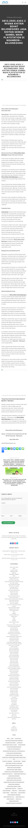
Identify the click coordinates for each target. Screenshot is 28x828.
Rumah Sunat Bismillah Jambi (14, 778)
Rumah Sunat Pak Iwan (14, 669)
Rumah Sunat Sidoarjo (10, 788)
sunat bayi (14, 790)
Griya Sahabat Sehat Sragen (14, 584)
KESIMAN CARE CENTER (11, 742)
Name (2, 515)
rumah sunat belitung (14, 652)
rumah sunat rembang (14, 677)
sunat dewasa (22, 790)
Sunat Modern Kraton (14, 707)
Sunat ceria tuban (14, 698)
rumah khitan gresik (14, 635)
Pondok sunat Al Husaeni (14, 622)
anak (12, 738)
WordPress (14, 718)
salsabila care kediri (14, 691)
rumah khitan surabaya (14, 640)
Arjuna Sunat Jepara (14, 567)
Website (20, 515)
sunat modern (21, 792)
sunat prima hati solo (9, 796)
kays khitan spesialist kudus (14, 590)
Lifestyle (14, 606)
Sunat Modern (14, 704)
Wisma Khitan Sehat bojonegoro (14, 803)
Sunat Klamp (14, 703)
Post (14, 623)
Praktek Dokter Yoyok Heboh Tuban (14, 624)
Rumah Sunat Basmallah (14, 650)
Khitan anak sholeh (14, 593)
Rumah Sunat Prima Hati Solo (14, 675)
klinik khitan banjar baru (14, 600)
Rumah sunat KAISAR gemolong (14, 780)
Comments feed (14, 729)
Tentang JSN (14, 815)
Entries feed (14, 727)
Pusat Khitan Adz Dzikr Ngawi (14, 626)
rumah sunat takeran (14, 688)
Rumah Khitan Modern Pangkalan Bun (14, 636)
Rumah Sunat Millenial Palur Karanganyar (14, 782)
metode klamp (17, 761)
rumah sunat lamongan (14, 665)
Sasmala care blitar (14, 692)
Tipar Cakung (14, 716)
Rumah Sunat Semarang (14, 679)
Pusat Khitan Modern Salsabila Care (14, 765)
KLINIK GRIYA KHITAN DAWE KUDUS (14, 753)
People (14, 619)
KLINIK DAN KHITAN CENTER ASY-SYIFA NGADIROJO (14, 751)
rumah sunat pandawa (14, 671)
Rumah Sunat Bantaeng (14, 649)
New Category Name (14, 610)
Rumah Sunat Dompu (14, 658)
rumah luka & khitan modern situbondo (14, 643)
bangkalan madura (14, 571)
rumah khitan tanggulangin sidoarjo (14, 642)
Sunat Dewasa (14, 700)
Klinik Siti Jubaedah (14, 603)
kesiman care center (14, 591)
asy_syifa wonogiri (14, 570)
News (14, 611)
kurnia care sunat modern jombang (14, 604)
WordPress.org (14, 730)
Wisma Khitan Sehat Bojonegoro (14, 717)
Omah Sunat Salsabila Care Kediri (14, 763)
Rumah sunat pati (14, 672)
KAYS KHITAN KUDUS (14, 588)
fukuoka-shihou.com (14, 578)
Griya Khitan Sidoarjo (14, 583)
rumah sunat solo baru (14, 685)
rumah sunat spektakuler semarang (14, 687)
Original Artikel (14, 616)
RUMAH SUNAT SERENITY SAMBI (14, 786)
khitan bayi (19, 742)
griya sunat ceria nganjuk (14, 585)
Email (11, 515)
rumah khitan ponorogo (14, 637)
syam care (14, 714)
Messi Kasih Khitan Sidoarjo (14, 607)
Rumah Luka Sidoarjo (7, 773)
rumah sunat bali (14, 646)
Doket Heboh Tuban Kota (14, 577)
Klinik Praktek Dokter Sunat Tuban (14, 755)
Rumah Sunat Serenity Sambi (14, 681)
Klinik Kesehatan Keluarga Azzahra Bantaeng (14, 598)
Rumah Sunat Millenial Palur (14, 666)
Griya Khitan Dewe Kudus (14, 580)
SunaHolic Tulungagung (14, 695)
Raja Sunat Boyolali (14, 629)
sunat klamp (14, 792)
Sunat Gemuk (14, 701)
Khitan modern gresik (14, 597)
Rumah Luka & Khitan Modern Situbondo (14, 771)
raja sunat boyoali (14, 627)
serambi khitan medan (14, 694)
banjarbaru (14, 572)
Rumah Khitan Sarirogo (14, 639)
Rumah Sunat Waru (14, 690)
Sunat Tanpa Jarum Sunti (14, 713)
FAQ (14, 813)
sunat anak (14, 697)
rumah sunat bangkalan (14, 648)
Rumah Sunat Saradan (14, 678)
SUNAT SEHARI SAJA (20, 796)
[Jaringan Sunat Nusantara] (5, 2)
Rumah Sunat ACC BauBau (14, 645)
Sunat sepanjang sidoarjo (14, 708)
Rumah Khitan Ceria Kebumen (14, 767)
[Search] (22, 2)
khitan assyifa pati (14, 594)
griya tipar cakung (14, 587)
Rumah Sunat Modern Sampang (14, 668)
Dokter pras (18, 738)
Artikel (14, 568)
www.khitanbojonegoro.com (8, 443)
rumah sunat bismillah (14, 653)
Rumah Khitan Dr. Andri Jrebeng (14, 633)
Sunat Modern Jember (14, 705)
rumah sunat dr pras (14, 659)
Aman (8, 738)
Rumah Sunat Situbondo (14, 684)
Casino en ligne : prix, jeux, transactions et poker (13, 554)
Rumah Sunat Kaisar (14, 662)
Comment (3, 503)
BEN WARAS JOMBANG (14, 574)
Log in (14, 726)
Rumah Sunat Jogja (14, 661)
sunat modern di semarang (14, 794)
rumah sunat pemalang (14, 674)
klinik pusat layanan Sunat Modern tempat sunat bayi (14, 758)
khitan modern (21, 744)
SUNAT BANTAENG (6, 790)
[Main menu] (25, 2)
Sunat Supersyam (14, 710)
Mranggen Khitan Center (14, 609)
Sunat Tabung (14, 711)
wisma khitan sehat (14, 801)
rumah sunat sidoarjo (14, 682)
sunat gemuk (6, 792)
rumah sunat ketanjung (14, 663)
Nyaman (23, 761)
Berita (14, 575)
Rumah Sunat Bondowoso (14, 656)
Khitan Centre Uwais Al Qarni (14, 596)
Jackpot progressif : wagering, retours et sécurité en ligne (13, 550)
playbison (14, 620)
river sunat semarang (14, 630)
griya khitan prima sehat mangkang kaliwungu (14, 581)
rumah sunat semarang (14, 784)
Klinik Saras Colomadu (14, 601)
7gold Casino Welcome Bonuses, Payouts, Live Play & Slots (13, 558)
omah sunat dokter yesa (14, 614)
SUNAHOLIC (20, 788)
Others (14, 617)
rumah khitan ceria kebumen (14, 632)
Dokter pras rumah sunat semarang (14, 740)
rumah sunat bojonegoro (14, 655)
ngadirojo (14, 613)
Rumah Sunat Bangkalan (20, 773)
